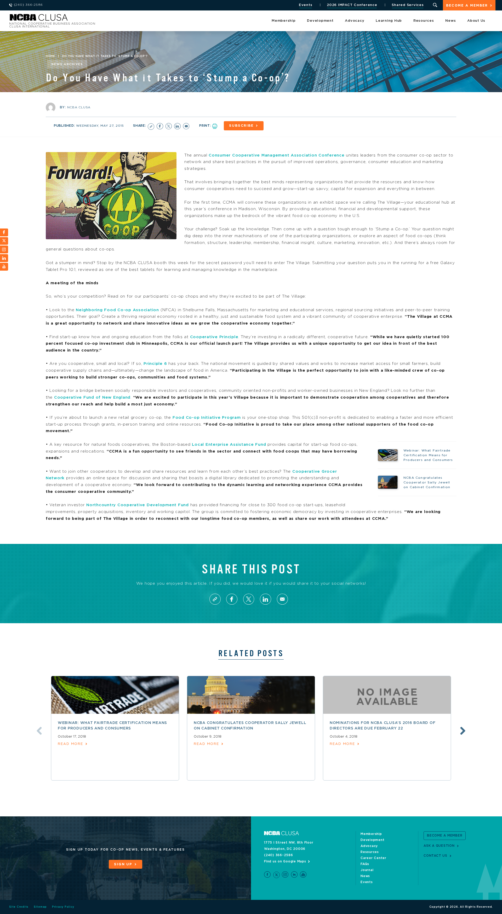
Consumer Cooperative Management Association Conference (277, 155)
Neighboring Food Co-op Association (117, 310)
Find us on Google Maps (285, 861)
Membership (284, 21)
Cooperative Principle (214, 337)
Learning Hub (389, 21)
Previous (39, 731)
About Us (476, 21)
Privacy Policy (63, 907)
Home (50, 56)
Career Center (373, 858)
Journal (367, 870)
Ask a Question (439, 845)
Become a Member (467, 5)
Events (305, 5)
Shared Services (408, 5)
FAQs (365, 864)
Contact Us (435, 855)
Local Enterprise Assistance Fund (229, 445)
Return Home (79, 19)
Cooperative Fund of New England (92, 397)
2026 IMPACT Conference (352, 5)
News (450, 21)
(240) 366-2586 (278, 855)
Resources (423, 21)
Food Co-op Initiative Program (207, 418)
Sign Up (123, 864)
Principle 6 (155, 364)
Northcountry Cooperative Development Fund (137, 505)
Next (463, 731)
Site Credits (18, 907)
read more (70, 744)
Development (320, 21)
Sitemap (40, 907)
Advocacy (354, 21)
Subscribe (241, 125)
